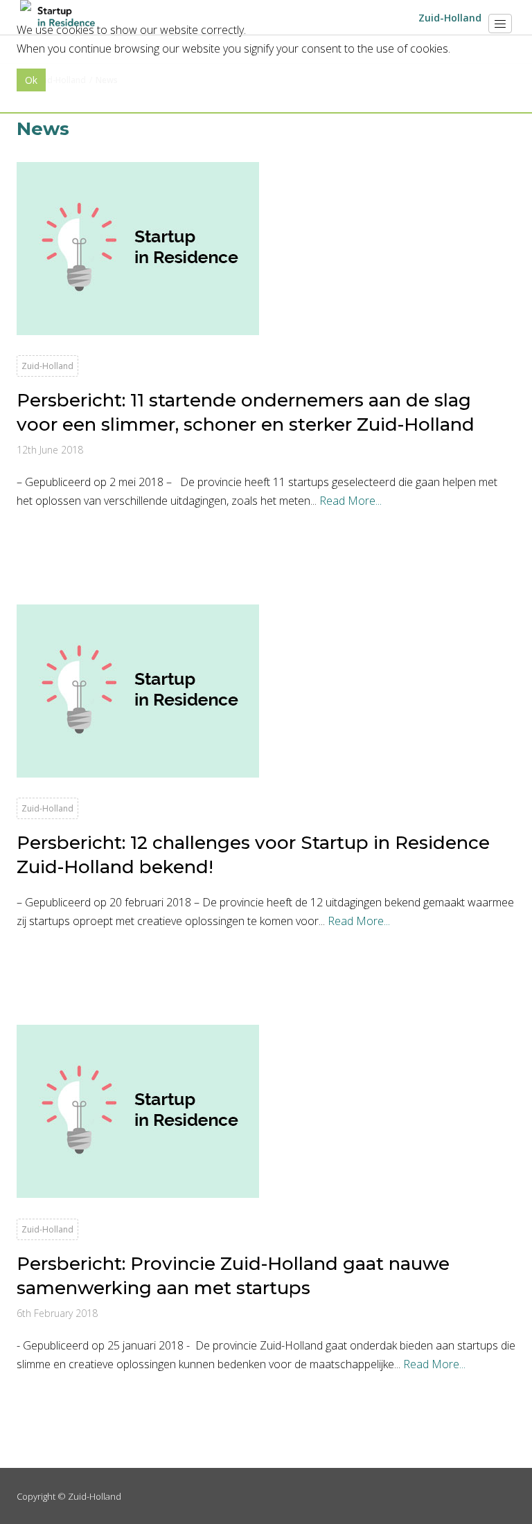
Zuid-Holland (94, 1496)
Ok (31, 80)
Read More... (350, 500)
